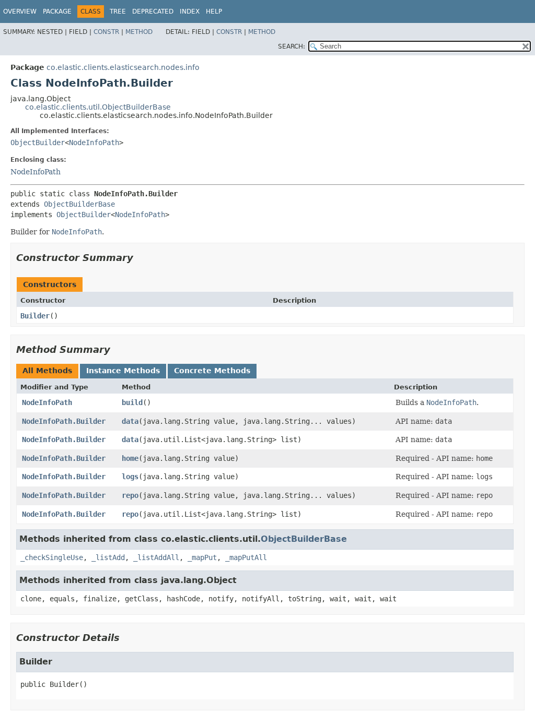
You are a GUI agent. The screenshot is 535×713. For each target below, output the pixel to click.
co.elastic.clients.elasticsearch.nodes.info (123, 67)
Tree (118, 11)
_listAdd (108, 557)
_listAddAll (156, 557)
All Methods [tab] (47, 370)
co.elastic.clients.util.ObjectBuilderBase (98, 107)
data (130, 421)
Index (190, 11)
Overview (20, 11)
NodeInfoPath (94, 142)
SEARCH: (291, 46)
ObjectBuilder (37, 142)
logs (130, 476)
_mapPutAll (246, 557)
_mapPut (202, 557)
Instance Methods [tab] (123, 370)
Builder (35, 316)
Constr (106, 31)
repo (130, 495)
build (132, 402)
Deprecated (152, 11)
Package (57, 11)
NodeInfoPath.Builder (64, 421)
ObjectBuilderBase (79, 204)
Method (139, 31)
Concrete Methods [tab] (212, 370)
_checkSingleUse (51, 557)
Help (214, 11)
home (130, 458)
